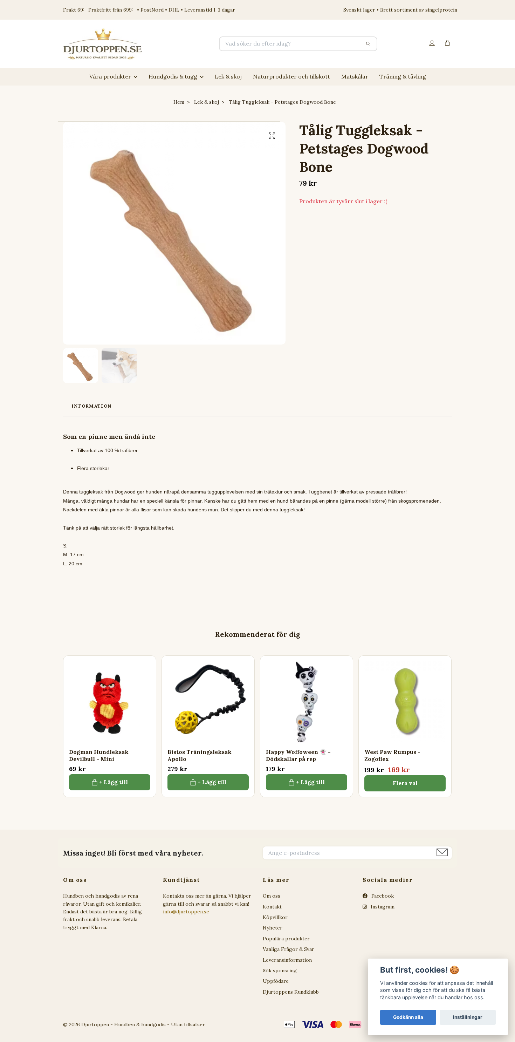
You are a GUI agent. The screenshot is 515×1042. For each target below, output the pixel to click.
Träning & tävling (402, 76)
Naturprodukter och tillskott (291, 76)
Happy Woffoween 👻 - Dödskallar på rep (298, 755)
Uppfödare (276, 981)
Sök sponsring (280, 970)
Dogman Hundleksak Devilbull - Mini (99, 755)
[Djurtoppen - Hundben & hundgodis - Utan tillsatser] (160, 43)
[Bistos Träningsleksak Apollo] (208, 702)
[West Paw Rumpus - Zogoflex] (405, 702)
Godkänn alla (408, 1017)
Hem (178, 102)
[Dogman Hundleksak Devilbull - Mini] (109, 702)
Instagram (381, 907)
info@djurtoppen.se (186, 911)
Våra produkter (110, 76)
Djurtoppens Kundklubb (291, 992)
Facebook (382, 896)
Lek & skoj (228, 76)
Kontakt (272, 907)
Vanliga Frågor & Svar (288, 949)
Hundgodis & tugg (173, 76)
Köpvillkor (275, 917)
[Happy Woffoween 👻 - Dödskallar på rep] (306, 702)
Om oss (271, 896)
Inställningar (467, 1017)
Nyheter (272, 928)
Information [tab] (91, 406)
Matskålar (354, 76)
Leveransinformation (287, 960)
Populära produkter (286, 938)
